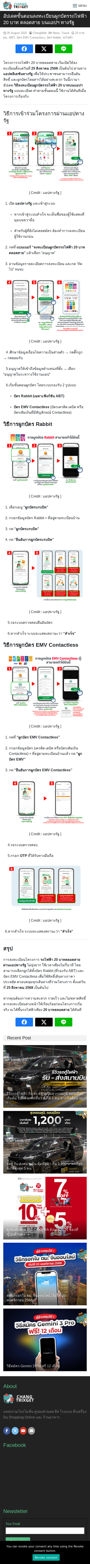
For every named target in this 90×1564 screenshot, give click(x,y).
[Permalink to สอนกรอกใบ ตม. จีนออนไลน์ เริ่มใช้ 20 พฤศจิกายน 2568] (45, 1274)
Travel (65, 33)
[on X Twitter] (15, 1431)
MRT (12, 37)
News (56, 33)
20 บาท (79, 33)
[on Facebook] (6, 1431)
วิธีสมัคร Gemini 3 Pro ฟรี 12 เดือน (33, 1366)
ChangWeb (40, 33)
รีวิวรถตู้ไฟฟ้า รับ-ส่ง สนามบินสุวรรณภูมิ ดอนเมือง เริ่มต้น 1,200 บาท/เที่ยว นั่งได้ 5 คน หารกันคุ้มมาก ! (45, 1098)
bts (5, 37)
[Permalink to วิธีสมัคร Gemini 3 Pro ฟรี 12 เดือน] (45, 1339)
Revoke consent (46, 1557)
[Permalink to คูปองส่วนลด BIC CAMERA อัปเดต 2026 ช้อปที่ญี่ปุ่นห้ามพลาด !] (45, 1208)
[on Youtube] (23, 1431)
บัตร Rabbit (54, 37)
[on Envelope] (31, 1431)
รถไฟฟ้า (68, 37)
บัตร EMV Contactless (31, 37)
